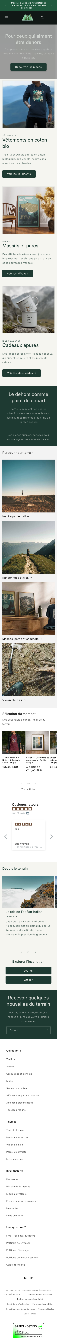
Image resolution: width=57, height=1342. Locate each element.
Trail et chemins (15, 1130)
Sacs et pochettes (16, 1088)
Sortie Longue (21, 1290)
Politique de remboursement (22, 1257)
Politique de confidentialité (30, 1299)
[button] (6, 17)
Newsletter (12, 1208)
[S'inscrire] (47, 1030)
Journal (28, 970)
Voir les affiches (17, 273)
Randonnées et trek (15, 577)
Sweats (10, 1066)
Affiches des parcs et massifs (22, 1095)
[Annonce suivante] (51, 5)
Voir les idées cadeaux (21, 373)
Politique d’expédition (42, 1304)
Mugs (9, 1081)
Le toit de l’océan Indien (24, 912)
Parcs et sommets (16, 1151)
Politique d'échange (17, 1250)
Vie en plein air (12, 700)
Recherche (12, 1179)
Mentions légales (46, 1309)
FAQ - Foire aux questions (20, 1235)
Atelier (28, 979)
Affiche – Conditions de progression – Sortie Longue (37, 760)
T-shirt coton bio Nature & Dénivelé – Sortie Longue (12, 760)
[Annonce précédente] (5, 5)
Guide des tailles (15, 1264)
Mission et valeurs (16, 1193)
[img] (30, 809)
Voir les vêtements (19, 173)
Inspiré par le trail (14, 516)
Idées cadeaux (14, 1159)
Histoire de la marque (18, 1186)
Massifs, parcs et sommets (20, 639)
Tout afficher (28, 789)
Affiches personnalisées (19, 1102)
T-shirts (10, 1059)
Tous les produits (15, 1109)
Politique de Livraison (18, 1242)
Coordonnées (30, 1314)
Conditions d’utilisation (18, 1304)
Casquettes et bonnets (19, 1073)
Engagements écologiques (21, 1201)
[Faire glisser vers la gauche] (21, 783)
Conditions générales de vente (20, 1309)
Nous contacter (15, 1215)
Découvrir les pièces (28, 66)
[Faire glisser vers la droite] (35, 783)
